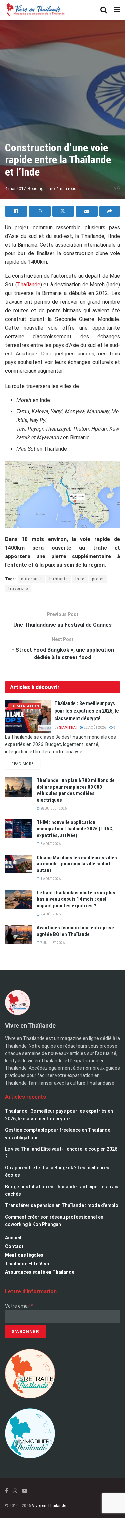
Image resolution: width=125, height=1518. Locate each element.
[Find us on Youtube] (24, 1491)
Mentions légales (24, 1255)
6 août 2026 (50, 844)
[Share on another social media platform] (109, 211)
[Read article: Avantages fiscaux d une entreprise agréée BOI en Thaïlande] (18, 934)
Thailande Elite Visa (27, 1263)
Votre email (19, 1306)
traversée (18, 588)
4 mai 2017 (15, 188)
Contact (14, 1246)
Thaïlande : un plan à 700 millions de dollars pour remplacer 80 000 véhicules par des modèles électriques (76, 790)
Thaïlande (28, 284)
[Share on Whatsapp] (40, 211)
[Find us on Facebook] (6, 1491)
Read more (25, 762)
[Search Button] (103, 10)
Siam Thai (68, 727)
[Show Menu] (117, 10)
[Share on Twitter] (63, 211)
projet (98, 579)
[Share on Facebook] (16, 211)
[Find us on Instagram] (15, 1491)
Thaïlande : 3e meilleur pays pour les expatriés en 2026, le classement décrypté (86, 711)
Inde (79, 579)
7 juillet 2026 (52, 943)
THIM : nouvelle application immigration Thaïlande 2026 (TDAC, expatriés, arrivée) (75, 828)
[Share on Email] (87, 211)
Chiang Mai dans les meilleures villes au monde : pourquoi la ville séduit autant (77, 864)
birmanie (58, 579)
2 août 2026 (50, 914)
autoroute (31, 579)
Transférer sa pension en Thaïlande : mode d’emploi (62, 1205)
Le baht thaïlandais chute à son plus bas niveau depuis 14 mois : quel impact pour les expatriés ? (76, 899)
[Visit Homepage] (35, 10)
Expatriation (24, 706)
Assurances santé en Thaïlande (39, 1272)
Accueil (13, 1237)
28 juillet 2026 (53, 808)
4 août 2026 (50, 879)
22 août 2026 (94, 727)
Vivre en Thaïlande (49, 1505)
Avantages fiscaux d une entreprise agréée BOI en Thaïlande (75, 931)
